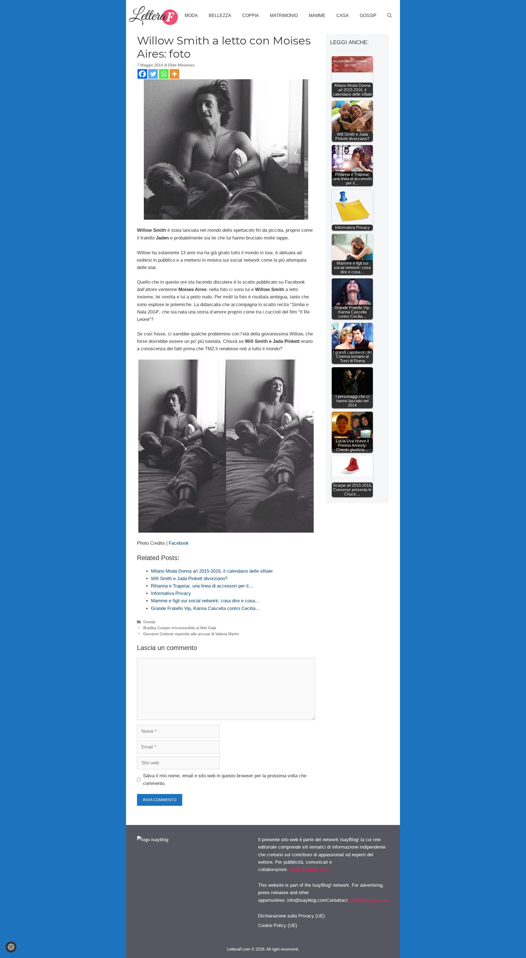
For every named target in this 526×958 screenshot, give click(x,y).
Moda (191, 15)
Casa (342, 15)
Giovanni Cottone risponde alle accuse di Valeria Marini (191, 634)
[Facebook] (142, 74)
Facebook (179, 543)
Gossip (368, 15)
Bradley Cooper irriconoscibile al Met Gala (179, 628)
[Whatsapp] (163, 74)
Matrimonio (284, 15)
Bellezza (220, 15)
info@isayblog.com (308, 869)
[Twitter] (153, 74)
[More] (174, 74)
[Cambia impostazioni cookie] (10, 947)
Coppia (250, 15)
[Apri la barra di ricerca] (389, 15)
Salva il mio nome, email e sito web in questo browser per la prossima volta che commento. (224, 779)
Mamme (317, 15)
